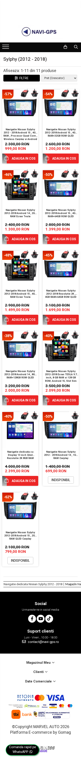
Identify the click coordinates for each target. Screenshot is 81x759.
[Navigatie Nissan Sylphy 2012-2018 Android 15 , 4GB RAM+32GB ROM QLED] (61, 108)
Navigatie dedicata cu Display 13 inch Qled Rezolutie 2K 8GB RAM (20, 455)
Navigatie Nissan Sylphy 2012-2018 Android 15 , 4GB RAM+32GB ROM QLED (61, 132)
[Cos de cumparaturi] (65, 46)
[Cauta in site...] (76, 46)
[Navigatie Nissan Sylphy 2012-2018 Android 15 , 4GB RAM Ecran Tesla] (20, 269)
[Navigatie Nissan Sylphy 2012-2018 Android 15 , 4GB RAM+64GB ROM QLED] (61, 188)
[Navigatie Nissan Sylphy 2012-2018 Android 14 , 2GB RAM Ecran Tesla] (20, 188)
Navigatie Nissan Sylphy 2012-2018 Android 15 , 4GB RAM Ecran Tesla (20, 294)
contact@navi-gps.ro (43, 642)
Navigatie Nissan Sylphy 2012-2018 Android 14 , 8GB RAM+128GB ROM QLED (20, 374)
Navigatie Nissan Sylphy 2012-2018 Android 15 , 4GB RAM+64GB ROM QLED (61, 213)
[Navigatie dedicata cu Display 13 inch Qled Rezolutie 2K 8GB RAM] (20, 430)
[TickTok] (49, 619)
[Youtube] (41, 619)
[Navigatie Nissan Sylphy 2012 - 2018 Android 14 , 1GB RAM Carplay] (61, 430)
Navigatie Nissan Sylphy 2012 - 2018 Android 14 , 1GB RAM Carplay (61, 455)
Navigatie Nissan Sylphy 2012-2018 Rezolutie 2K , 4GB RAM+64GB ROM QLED (60, 294)
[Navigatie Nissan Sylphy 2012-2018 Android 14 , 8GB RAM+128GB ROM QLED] (20, 349)
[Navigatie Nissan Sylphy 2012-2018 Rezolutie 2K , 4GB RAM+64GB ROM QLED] (61, 269)
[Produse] (6, 48)
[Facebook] (32, 619)
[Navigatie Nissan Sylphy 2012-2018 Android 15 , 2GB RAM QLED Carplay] (20, 511)
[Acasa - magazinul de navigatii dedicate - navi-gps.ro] (40, 32)
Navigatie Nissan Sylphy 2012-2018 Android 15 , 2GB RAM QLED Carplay (20, 535)
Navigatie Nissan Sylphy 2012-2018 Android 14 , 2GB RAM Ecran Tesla (20, 213)
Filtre (23, 78)
